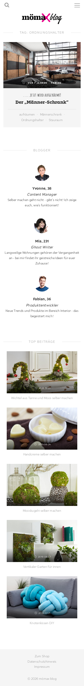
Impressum (42, 667)
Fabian (56, 82)
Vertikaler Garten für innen (42, 567)
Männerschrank (51, 114)
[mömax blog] (42, 18)
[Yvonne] (42, 172)
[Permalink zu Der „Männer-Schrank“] (42, 65)
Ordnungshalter (32, 120)
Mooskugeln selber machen (42, 511)
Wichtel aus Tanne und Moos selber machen (42, 398)
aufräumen (27, 114)
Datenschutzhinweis (42, 662)
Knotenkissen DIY (42, 623)
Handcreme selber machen (42, 454)
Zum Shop (42, 656)
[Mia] (42, 225)
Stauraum (56, 120)
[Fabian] (42, 283)
